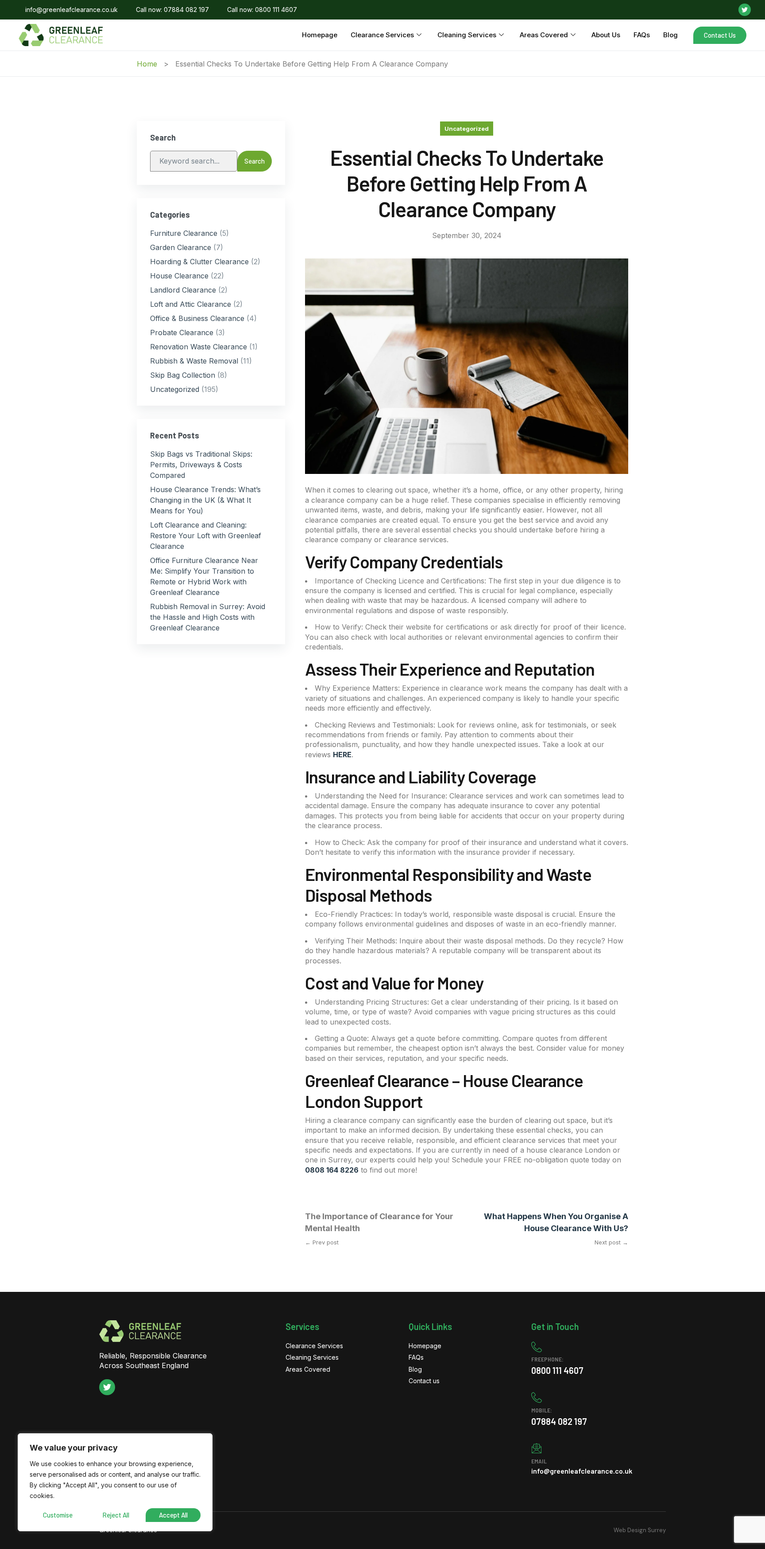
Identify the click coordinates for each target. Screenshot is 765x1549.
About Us (605, 35)
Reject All (115, 1515)
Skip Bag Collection (182, 375)
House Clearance (179, 275)
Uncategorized (466, 128)
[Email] (536, 1448)
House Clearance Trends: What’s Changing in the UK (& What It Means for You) (205, 500)
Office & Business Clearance (197, 318)
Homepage (319, 35)
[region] (115, 1482)
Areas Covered (544, 35)
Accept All (173, 1515)
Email (539, 1461)
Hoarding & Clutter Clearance (199, 261)
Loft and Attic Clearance (190, 304)
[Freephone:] (536, 1347)
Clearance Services (382, 35)
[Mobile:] (536, 1397)
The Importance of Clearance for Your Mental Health (379, 1222)
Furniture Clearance (183, 233)
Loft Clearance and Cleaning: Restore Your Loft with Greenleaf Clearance (205, 535)
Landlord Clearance (183, 290)
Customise (58, 1515)
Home (147, 63)
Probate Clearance (181, 332)
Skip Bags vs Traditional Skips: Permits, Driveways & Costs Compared (201, 465)
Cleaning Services (466, 35)
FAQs (642, 35)
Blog (670, 35)
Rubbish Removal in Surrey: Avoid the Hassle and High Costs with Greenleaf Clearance (207, 617)
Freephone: (547, 1359)
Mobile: (541, 1410)
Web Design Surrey (640, 1530)
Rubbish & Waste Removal (194, 360)
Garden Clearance (180, 247)
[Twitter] (744, 10)
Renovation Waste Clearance (198, 346)
